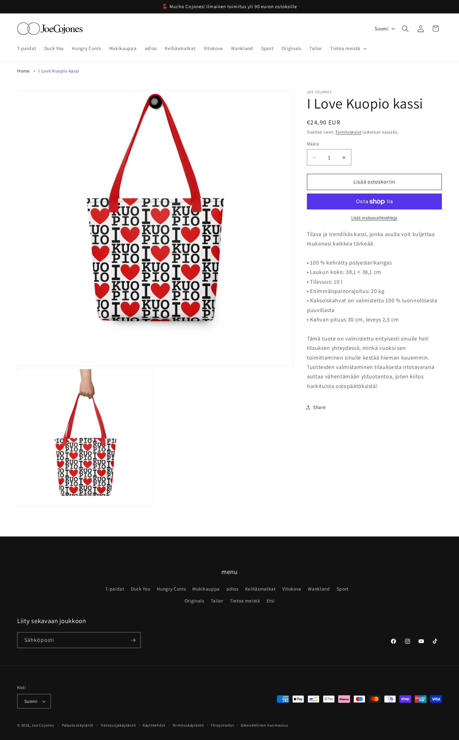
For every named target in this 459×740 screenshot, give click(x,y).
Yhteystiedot (222, 725)
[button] (347, 48)
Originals (194, 600)
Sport (342, 589)
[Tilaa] (133, 640)
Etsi (271, 600)
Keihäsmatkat (260, 589)
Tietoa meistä (245, 600)
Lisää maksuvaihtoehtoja (374, 218)
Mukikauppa (206, 589)
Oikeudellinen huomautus (264, 725)
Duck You (140, 589)
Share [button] (319, 407)
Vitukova (291, 589)
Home (23, 71)
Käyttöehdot (154, 725)
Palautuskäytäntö (78, 725)
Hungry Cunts (171, 589)
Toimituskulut (348, 132)
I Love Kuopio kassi (58, 71)
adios (232, 589)
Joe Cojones (43, 725)
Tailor (217, 600)
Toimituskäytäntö (188, 725)
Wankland (319, 589)
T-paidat (114, 589)
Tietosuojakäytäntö (118, 725)
